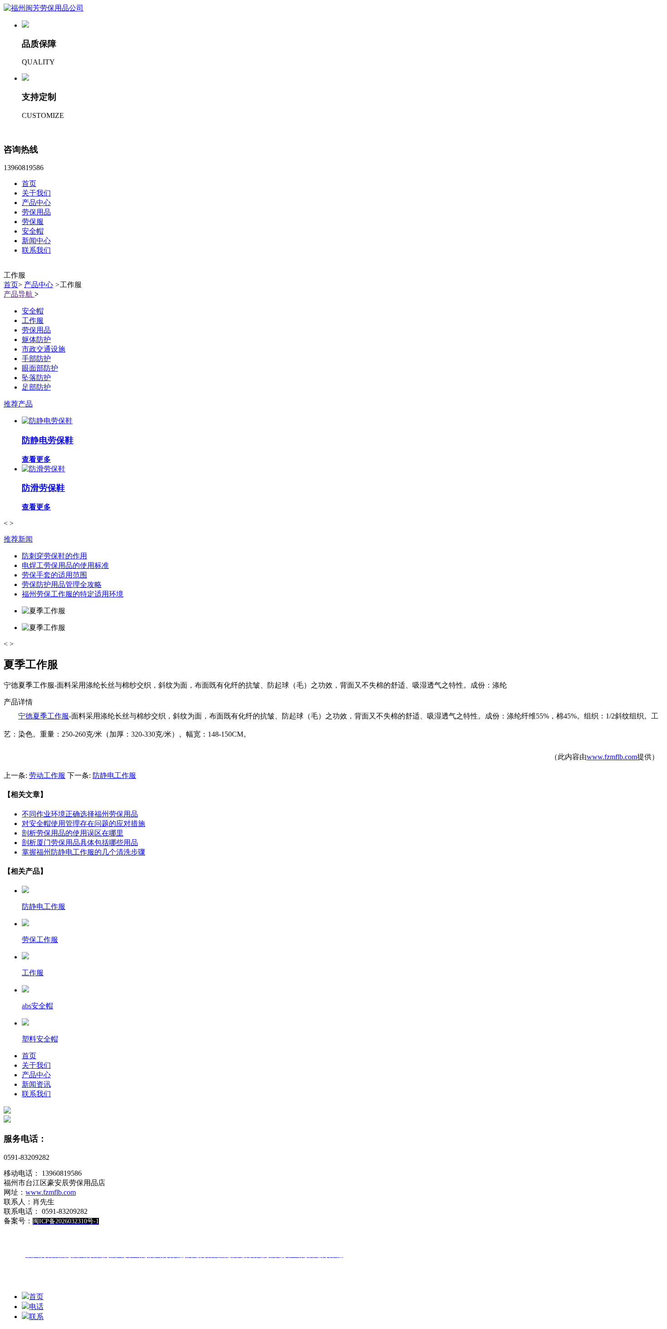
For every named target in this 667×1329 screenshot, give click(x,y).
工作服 (33, 320)
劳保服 (33, 221)
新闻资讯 (36, 1084)
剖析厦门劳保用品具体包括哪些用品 (80, 842)
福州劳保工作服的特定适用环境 (72, 594)
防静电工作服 (114, 775)
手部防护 (36, 358)
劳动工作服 (47, 775)
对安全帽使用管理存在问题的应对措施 (83, 823)
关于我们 (36, 193)
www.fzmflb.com (612, 757)
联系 (36, 1316)
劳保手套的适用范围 (54, 575)
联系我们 (36, 250)
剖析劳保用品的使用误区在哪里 (72, 833)
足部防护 (36, 387)
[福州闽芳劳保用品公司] (43, 8)
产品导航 (19, 294)
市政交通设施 (43, 349)
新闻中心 (36, 240)
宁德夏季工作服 (43, 716)
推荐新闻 (18, 539)
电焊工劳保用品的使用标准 (65, 565)
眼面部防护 (40, 368)
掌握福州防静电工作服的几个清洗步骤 (83, 852)
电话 (36, 1306)
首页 (29, 183)
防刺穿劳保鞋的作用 (54, 556)
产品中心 (36, 202)
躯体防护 (36, 339)
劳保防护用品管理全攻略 (62, 584)
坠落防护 (36, 377)
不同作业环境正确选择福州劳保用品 (80, 814)
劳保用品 (36, 212)
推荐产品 (18, 404)
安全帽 (33, 231)
